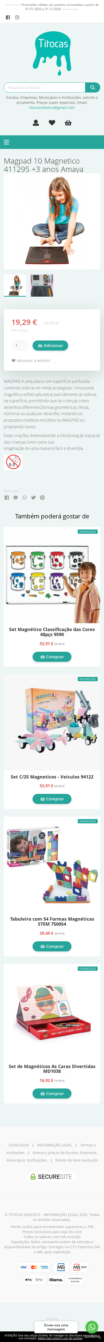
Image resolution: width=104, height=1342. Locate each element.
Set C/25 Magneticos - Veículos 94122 (52, 777)
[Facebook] (8, 17)
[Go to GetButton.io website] (92, 1336)
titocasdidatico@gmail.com (52, 107)
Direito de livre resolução (76, 1160)
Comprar (54, 657)
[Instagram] (17, 17)
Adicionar (53, 345)
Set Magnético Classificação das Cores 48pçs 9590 (52, 631)
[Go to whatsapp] (92, 1327)
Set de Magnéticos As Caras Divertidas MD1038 (52, 1068)
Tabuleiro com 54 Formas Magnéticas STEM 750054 (52, 921)
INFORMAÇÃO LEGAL (54, 1145)
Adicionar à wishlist (33, 360)
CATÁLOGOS (19, 1145)
